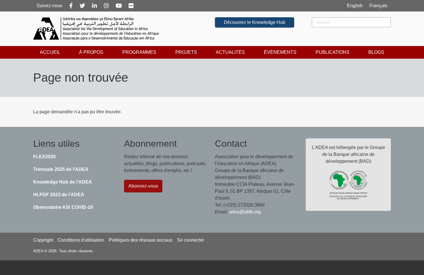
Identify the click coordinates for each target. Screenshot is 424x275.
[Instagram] (106, 6)
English (355, 5)
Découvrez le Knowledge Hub (254, 22)
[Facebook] (71, 6)
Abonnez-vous (143, 186)
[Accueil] (98, 28)
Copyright (43, 240)
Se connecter (190, 240)
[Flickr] (131, 6)
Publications (333, 52)
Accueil (50, 52)
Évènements (280, 52)
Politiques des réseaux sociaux (140, 240)
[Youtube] (118, 6)
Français (378, 5)
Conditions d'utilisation (81, 240)
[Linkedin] (94, 6)
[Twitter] (82, 6)
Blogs (376, 52)
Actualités (230, 52)
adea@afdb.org (245, 211)
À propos (91, 52)
